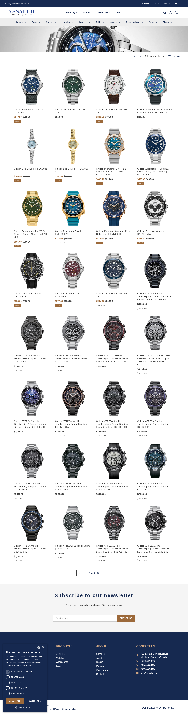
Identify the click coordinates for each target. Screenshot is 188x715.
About (156, 3)
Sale (58, 666)
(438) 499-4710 (148, 669)
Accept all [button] (14, 701)
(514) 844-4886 (148, 661)
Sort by (137, 56)
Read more (26, 665)
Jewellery (60, 654)
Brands (99, 662)
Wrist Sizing (102, 670)
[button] (25, 707)
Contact (166, 3)
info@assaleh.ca (149, 673)
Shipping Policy (69, 709)
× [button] (43, 647)
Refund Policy (53, 709)
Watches (60, 658)
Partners (100, 666)
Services (145, 3)
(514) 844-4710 (148, 665)
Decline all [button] (35, 701)
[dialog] (25, 678)
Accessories (62, 662)
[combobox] (38, 647)
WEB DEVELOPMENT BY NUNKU (158, 708)
